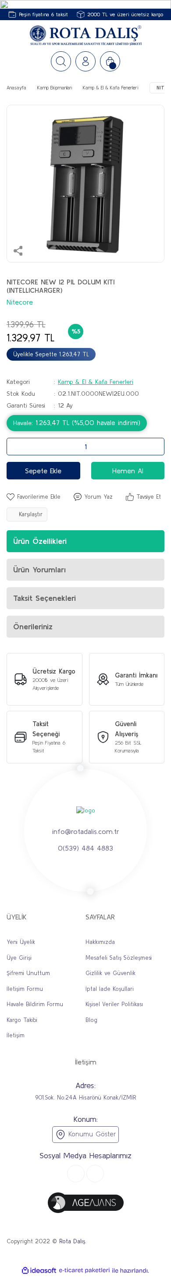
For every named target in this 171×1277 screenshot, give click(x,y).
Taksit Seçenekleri (44, 598)
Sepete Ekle (43, 471)
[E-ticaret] (84, 1270)
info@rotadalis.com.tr (85, 831)
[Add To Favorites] (34, 497)
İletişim (16, 1035)
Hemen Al (127, 471)
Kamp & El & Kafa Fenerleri (95, 381)
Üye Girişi (19, 957)
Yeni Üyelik (21, 942)
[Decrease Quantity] (16, 446)
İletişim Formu (25, 989)
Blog (91, 1020)
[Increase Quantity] (155, 446)
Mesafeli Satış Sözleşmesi (119, 957)
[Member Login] (85, 61)
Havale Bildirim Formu (35, 1004)
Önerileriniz (33, 626)
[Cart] (110, 61)
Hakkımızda (100, 942)
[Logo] (86, 35)
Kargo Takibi (22, 1020)
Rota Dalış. (72, 1241)
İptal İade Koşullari (110, 989)
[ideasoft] (39, 1270)
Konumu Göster (91, 1134)
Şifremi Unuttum (28, 973)
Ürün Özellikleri (40, 541)
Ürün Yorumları (39, 569)
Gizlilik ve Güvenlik (110, 973)
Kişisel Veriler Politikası (114, 1004)
